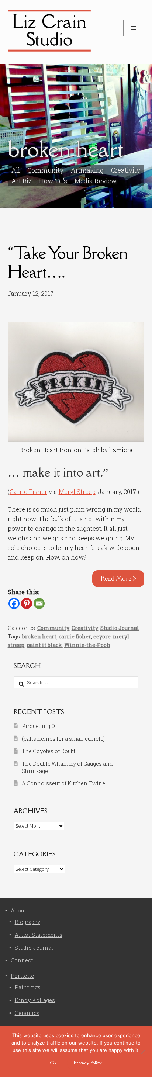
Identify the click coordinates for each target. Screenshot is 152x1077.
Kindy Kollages (35, 1000)
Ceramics (27, 1013)
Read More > (118, 578)
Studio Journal (119, 627)
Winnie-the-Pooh (87, 644)
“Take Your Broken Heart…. (68, 262)
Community (53, 627)
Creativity (125, 170)
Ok (53, 1062)
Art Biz (21, 181)
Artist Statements (38, 934)
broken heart (39, 636)
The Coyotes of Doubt (48, 751)
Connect (22, 960)
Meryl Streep (77, 491)
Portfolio (22, 975)
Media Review (96, 181)
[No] (142, 1051)
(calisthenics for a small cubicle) (63, 738)
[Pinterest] (26, 603)
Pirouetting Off (40, 726)
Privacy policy (88, 1062)
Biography (27, 921)
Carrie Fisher (28, 491)
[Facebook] (14, 603)
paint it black (44, 644)
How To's (53, 181)
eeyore (102, 636)
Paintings (28, 987)
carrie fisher (75, 636)
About (18, 910)
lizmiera (120, 450)
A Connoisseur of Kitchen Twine (63, 783)
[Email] (39, 603)
